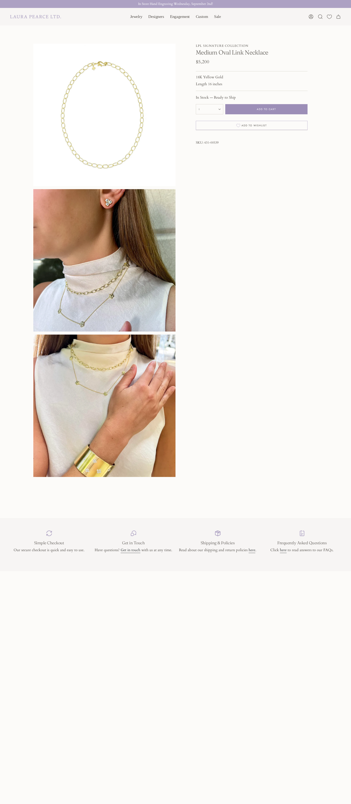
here (252, 550)
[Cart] (338, 16)
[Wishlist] (329, 16)
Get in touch (130, 550)
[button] (136, 16)
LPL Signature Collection (222, 46)
